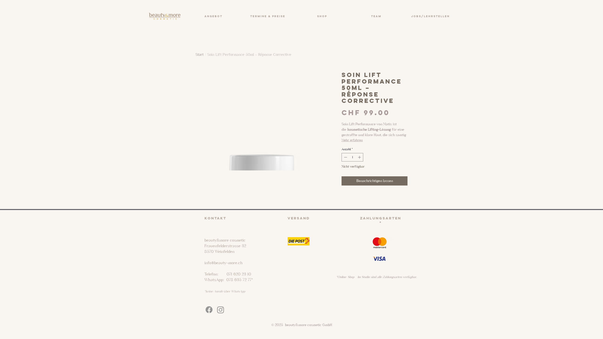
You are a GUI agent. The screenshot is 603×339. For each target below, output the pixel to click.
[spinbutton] (352, 157)
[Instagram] (220, 309)
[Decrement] (345, 157)
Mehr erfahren (352, 140)
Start (200, 54)
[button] (213, 16)
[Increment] (360, 157)
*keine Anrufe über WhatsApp (224, 291)
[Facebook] (209, 309)
